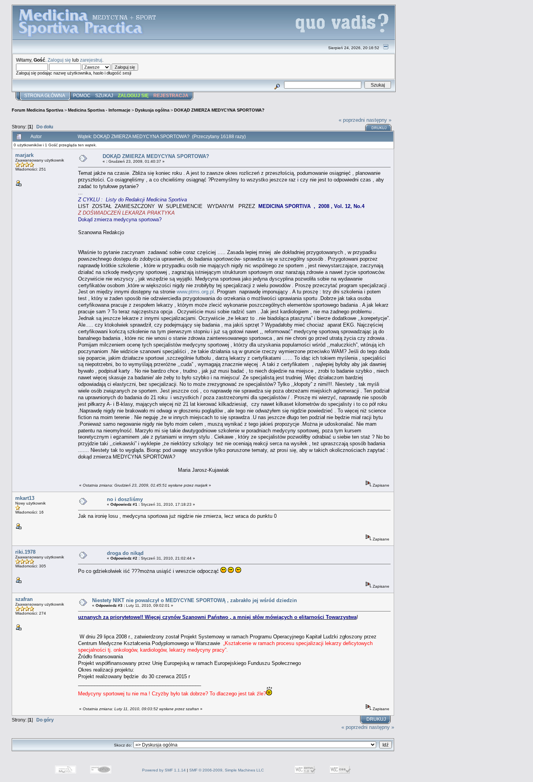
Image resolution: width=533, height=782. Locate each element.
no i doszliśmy (125, 499)
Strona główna (44, 95)
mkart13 (24, 498)
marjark (24, 155)
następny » (378, 120)
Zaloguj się (59, 59)
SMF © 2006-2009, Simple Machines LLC (226, 770)
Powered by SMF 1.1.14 (164, 770)
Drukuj (379, 128)
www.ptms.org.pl (195, 292)
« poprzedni (352, 120)
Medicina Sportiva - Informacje (99, 110)
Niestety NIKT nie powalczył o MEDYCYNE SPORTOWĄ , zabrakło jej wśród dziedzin (194, 600)
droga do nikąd (125, 553)
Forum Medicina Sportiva (37, 110)
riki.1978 (25, 552)
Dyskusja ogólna (152, 110)
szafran (24, 599)
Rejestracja (170, 95)
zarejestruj (91, 59)
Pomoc (82, 95)
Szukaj (104, 95)
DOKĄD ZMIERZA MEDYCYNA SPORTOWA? (219, 110)
